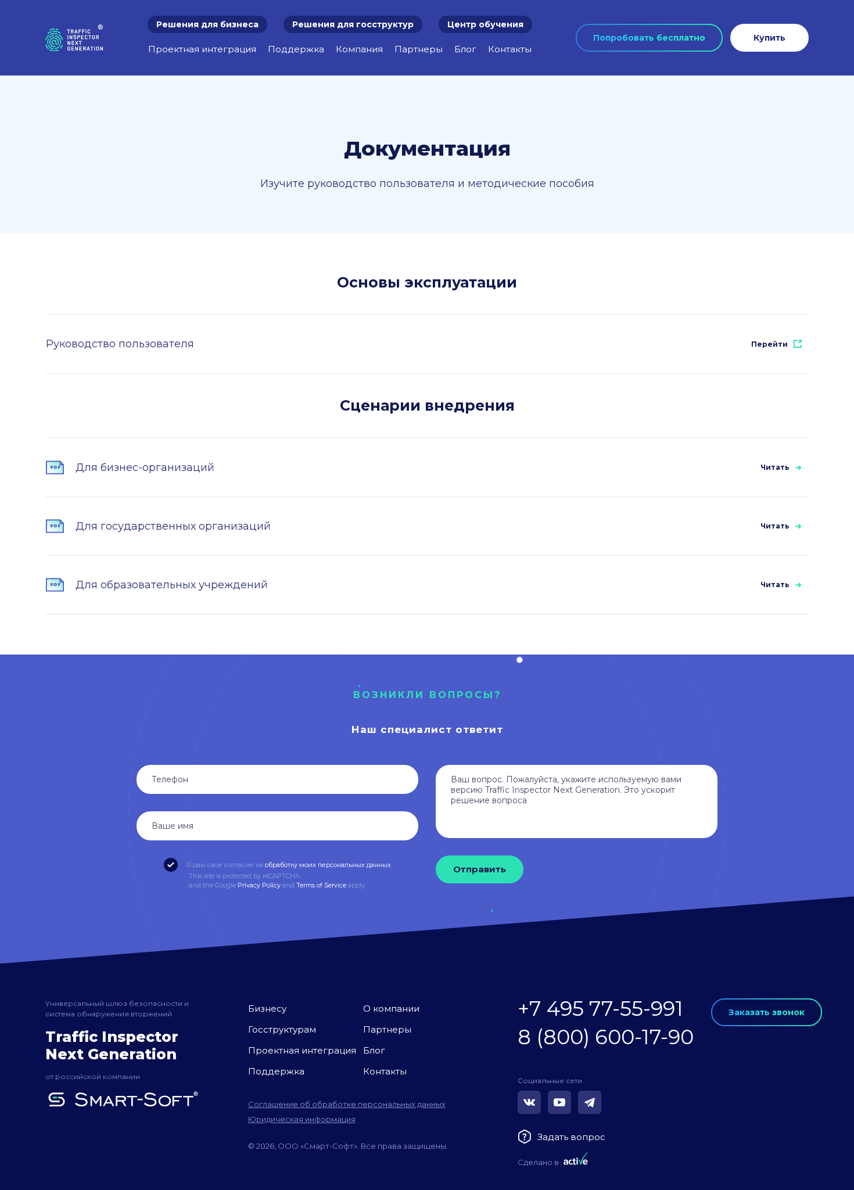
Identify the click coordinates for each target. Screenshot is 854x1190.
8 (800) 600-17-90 (606, 1037)
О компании (391, 1008)
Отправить (479, 869)
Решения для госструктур (353, 24)
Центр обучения (485, 24)
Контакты (510, 49)
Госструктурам (282, 1029)
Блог (465, 49)
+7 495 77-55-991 (600, 1008)
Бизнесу (267, 1008)
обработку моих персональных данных (328, 865)
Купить (769, 38)
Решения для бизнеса (207, 24)
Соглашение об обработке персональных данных (347, 1104)
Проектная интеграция (202, 49)
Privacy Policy (259, 885)
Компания (359, 49)
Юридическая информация (302, 1119)
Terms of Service (321, 885)
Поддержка (296, 49)
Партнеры (418, 49)
